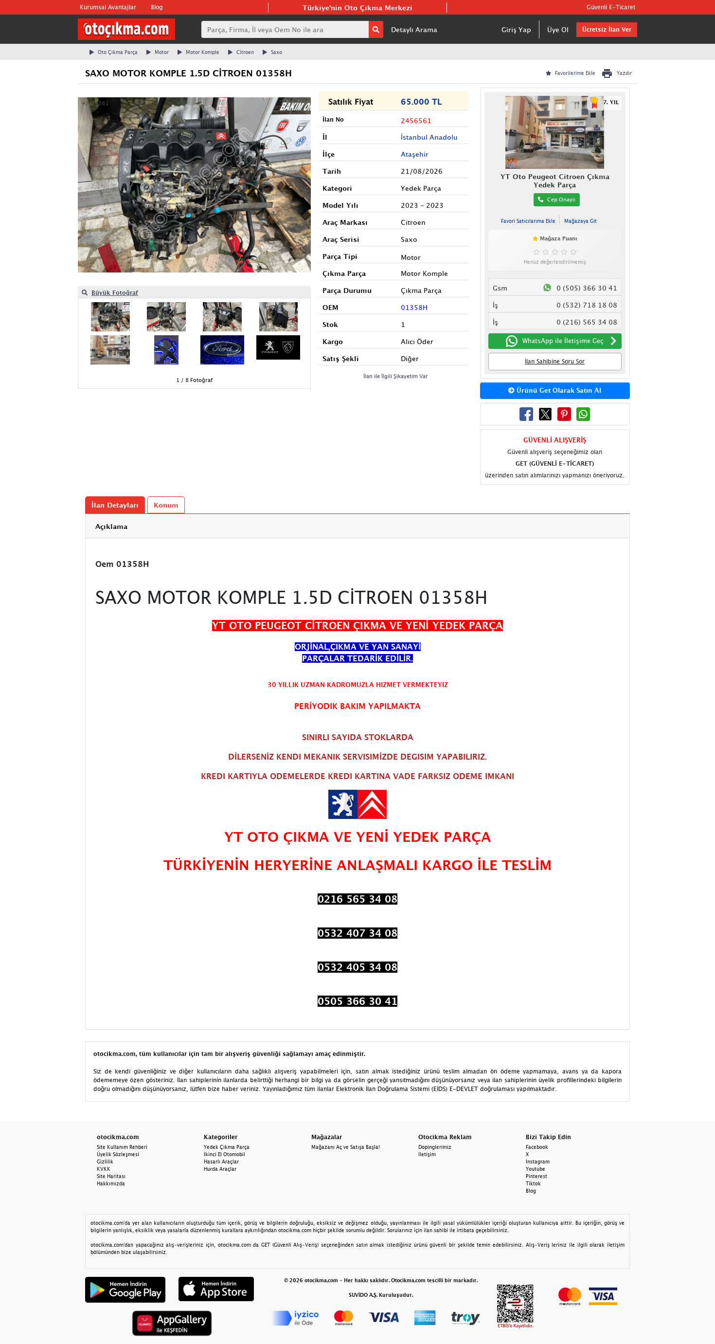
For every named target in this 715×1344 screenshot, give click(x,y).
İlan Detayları (115, 505)
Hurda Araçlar (220, 1169)
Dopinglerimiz (434, 1147)
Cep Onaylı (561, 199)
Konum (166, 505)
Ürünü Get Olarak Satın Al (558, 390)
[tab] (357, 526)
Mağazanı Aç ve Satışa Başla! (345, 1147)
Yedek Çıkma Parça (227, 1147)
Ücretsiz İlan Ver (606, 29)
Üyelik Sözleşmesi (118, 1154)
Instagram (538, 1161)
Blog (156, 7)
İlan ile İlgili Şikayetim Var (395, 376)
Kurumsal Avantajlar (108, 7)
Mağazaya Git (580, 221)
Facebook (537, 1147)
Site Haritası (111, 1176)
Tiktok (533, 1183)
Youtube (535, 1169)
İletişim (427, 1154)
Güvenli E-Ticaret (611, 7)
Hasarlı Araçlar (221, 1161)
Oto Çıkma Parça (118, 52)
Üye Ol (558, 29)
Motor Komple (202, 52)
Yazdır (624, 73)
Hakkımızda (111, 1183)
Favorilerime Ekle (575, 73)
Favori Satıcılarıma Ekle (528, 221)
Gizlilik (105, 1161)
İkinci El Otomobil (224, 1154)
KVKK (103, 1169)
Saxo (276, 52)
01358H (414, 307)
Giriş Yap (516, 29)
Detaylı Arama (414, 29)
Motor (162, 52)
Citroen (245, 52)
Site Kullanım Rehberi (122, 1147)
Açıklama (111, 526)
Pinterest (536, 1176)
